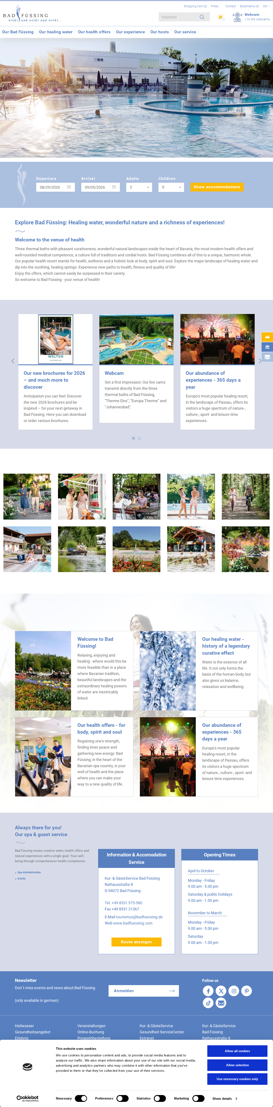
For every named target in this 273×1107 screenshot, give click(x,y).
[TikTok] (208, 1002)
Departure (46, 178)
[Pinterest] (246, 991)
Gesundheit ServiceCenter (162, 1032)
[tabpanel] (55, 372)
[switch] (122, 1098)
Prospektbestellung (93, 1038)
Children (167, 178)
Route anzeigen (136, 941)
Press (214, 6)
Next (260, 361)
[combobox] (139, 187)
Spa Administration (29, 872)
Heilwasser (24, 1026)
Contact (230, 6)
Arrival (88, 178)
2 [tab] (140, 439)
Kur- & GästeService (156, 1026)
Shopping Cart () (196, 6)
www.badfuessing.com (132, 923)
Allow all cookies (237, 1051)
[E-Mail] (221, 1002)
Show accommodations (217, 186)
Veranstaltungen (91, 1026)
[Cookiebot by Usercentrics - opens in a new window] (27, 1098)
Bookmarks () (250, 6)
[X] (221, 991)
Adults (132, 178)
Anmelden (124, 990)
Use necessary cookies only (237, 1079)
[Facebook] (208, 991)
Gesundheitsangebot (32, 1032)
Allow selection (237, 1065)
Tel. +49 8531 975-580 (123, 903)
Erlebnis (21, 1038)
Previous (13, 361)
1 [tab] (134, 439)
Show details (222, 1098)
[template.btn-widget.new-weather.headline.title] (221, 19)
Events (21, 878)
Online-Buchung (90, 1032)
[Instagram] (233, 991)
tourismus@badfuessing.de (139, 917)
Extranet (147, 1038)
